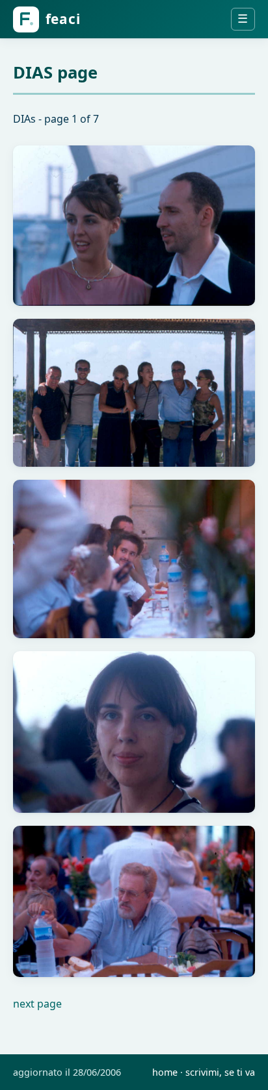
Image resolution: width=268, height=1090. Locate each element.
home (165, 1072)
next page (37, 1004)
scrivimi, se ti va (220, 1072)
